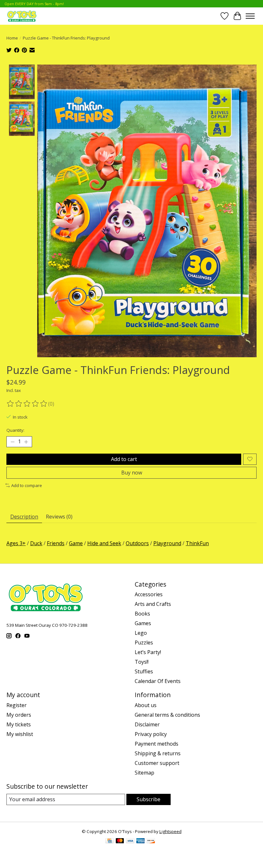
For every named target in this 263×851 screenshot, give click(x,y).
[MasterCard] (120, 841)
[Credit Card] (110, 841)
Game (76, 543)
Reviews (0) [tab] (59, 516)
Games (143, 623)
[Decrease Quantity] (12, 442)
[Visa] (130, 841)
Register (16, 705)
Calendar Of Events (158, 681)
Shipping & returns (158, 753)
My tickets (18, 724)
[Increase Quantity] (26, 442)
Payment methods (156, 743)
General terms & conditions (167, 714)
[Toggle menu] (250, 16)
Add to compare (26, 485)
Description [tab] (24, 516)
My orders (18, 714)
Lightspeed (170, 831)
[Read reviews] (27, 404)
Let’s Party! (148, 652)
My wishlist (19, 734)
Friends (55, 543)
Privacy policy (151, 734)
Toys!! (141, 661)
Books (142, 613)
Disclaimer (147, 724)
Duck (36, 543)
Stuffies (144, 671)
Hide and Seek (104, 543)
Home (12, 38)
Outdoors (137, 543)
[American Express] (140, 841)
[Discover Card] (151, 841)
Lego (141, 632)
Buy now (131, 472)
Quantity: (15, 430)
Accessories (149, 594)
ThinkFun (197, 543)
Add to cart (124, 459)
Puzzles (144, 642)
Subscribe (148, 799)
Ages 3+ (16, 543)
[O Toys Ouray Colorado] (21, 15)
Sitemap (144, 772)
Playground (167, 543)
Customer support (157, 763)
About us (146, 705)
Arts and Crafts (153, 603)
